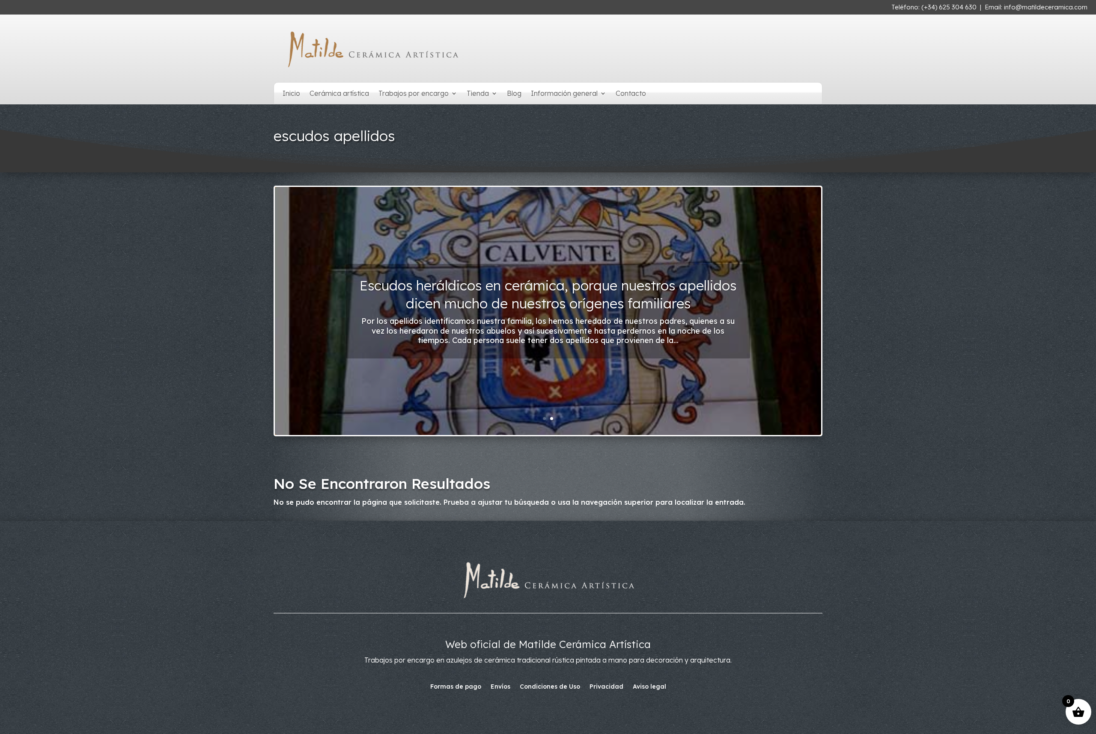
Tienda (478, 94)
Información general (564, 94)
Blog (514, 94)
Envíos (500, 687)
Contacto (631, 94)
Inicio (291, 94)
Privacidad (606, 687)
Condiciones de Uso (550, 687)
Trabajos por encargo (413, 94)
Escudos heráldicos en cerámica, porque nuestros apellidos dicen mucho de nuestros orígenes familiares (548, 294)
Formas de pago (455, 687)
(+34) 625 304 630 (949, 7)
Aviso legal (649, 687)
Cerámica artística (339, 94)
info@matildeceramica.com (1045, 7)
